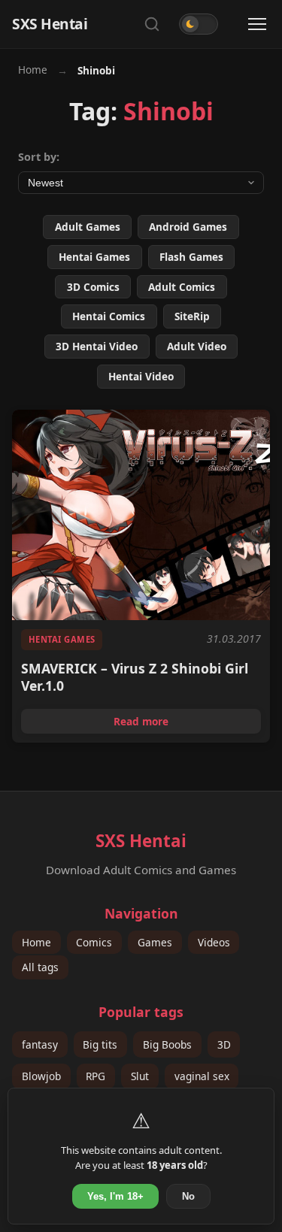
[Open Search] (152, 24)
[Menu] (257, 24)
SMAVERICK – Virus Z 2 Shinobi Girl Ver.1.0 (134, 677)
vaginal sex (201, 1076)
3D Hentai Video (97, 346)
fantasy (40, 1044)
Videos (214, 942)
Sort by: (38, 157)
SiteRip (192, 316)
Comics (94, 942)
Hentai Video (141, 376)
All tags (40, 968)
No (188, 1196)
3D (224, 1044)
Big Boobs (167, 1044)
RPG (95, 1076)
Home (32, 69)
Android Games (188, 226)
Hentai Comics (108, 316)
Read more (187, 723)
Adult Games (87, 226)
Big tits (100, 1044)
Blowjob (41, 1076)
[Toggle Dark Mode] (198, 24)
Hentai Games (94, 257)
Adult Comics (181, 287)
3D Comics (93, 287)
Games (155, 942)
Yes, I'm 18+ (115, 1196)
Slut (140, 1076)
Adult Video (196, 346)
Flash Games (191, 257)
